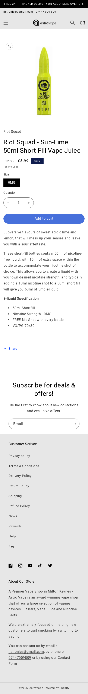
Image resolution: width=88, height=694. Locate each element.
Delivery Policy (20, 476)
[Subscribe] (74, 424)
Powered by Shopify (56, 687)
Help (12, 536)
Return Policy (19, 486)
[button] (5, 23)
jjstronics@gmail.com (26, 652)
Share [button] (13, 349)
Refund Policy (19, 506)
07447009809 (20, 658)
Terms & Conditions (24, 466)
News (13, 516)
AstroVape (36, 687)
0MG (11, 182)
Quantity (9, 192)
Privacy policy (19, 456)
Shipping (15, 496)
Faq (11, 546)
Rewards (15, 526)
